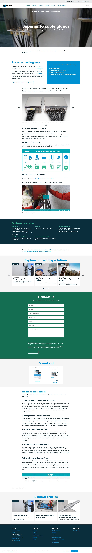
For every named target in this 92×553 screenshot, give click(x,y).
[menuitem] (28, 6)
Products (34, 532)
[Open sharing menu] (66, 210)
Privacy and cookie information (13, 551)
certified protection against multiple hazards (44, 249)
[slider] (43, 210)
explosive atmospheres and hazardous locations (42, 178)
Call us (13, 532)
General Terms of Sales (56, 537)
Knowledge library (35, 11)
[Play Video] (23, 210)
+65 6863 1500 (17, 540)
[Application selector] (4, 1)
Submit (33, 352)
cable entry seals (30, 145)
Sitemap (34, 539)
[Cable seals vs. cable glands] (46, 170)
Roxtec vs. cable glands (37, 535)
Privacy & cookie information (58, 539)
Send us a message (16, 530)
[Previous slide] (19, 107)
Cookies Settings (55, 542)
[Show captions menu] (60, 210)
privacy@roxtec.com (35, 348)
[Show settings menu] (64, 210)
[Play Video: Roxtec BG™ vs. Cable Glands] (46, 197)
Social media (54, 540)
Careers (53, 534)
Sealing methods (45, 11)
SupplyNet (35, 537)
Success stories (36, 534)
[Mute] (62, 210)
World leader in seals (56, 530)
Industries (35, 530)
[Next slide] (73, 107)
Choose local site (76, 530)
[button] (45, 125)
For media (54, 532)
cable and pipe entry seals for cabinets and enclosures (37, 251)
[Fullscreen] (69, 210)
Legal (53, 535)
